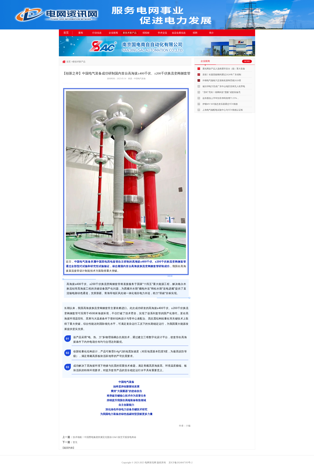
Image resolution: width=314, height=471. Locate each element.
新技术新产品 (130, 33)
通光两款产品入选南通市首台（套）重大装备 (223, 68)
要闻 (80, 33)
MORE (247, 61)
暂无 (75, 442)
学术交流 (162, 33)
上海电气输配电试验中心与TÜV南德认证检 (222, 110)
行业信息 (97, 33)
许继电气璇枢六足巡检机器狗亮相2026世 (221, 80)
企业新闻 (113, 33)
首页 (66, 32)
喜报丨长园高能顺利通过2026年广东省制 (221, 74)
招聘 (195, 33)
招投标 (146, 33)
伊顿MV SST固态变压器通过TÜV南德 (220, 104)
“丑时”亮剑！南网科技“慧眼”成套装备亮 (221, 92)
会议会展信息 (179, 33)
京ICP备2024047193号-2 (180, 462)
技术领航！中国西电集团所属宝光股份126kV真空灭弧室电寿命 (104, 437)
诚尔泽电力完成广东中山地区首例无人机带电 (223, 86)
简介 (211, 33)
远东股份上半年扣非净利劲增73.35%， (220, 98)
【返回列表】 (68, 448)
